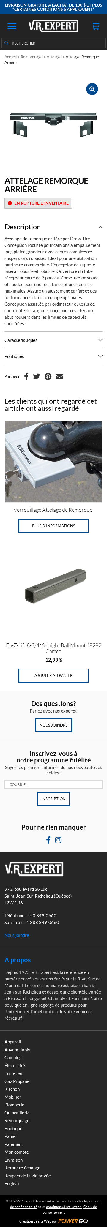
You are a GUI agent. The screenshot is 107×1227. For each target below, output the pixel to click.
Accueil (10, 57)
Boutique (13, 1128)
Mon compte (16, 1152)
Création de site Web (35, 1221)
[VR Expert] (53, 26)
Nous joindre (54, 725)
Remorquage (32, 57)
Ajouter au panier (53, 675)
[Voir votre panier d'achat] (95, 26)
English (11, 1183)
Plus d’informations (53, 526)
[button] (12, 26)
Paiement (13, 1144)
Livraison (13, 1160)
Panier (10, 1136)
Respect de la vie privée (27, 1175)
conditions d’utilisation (64, 1207)
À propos (17, 960)
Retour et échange (22, 1167)
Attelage (54, 57)
